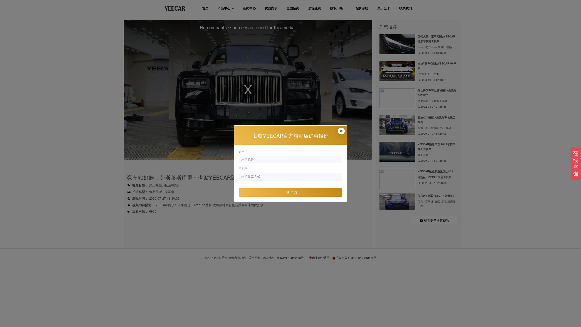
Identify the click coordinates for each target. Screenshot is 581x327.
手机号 (243, 168)
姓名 (242, 151)
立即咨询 (290, 192)
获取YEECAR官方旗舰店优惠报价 (290, 135)
